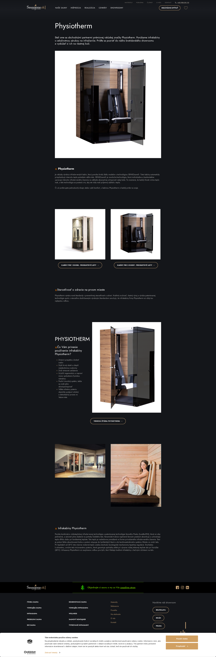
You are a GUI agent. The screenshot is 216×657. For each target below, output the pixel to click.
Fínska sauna (32, 602)
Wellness (73, 613)
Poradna (139, 2)
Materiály (129, 2)
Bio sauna (31, 625)
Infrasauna (32, 613)
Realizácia (90, 8)
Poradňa (114, 610)
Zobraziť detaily (51, 653)
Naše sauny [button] (61, 8)
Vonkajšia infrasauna (78, 608)
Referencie (115, 606)
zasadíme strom (127, 587)
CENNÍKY (103, 8)
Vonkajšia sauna (34, 608)
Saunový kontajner (77, 619)
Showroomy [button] (116, 8)
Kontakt (168, 2)
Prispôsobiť (180, 646)
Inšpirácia (76, 8)
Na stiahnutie (115, 614)
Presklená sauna (34, 619)
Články (150, 2)
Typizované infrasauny (79, 625)
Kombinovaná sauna (78, 602)
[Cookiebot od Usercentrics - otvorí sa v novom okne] (30, 652)
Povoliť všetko (182, 639)
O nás (158, 2)
